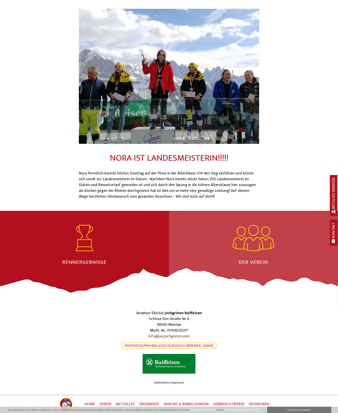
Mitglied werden (333, 194)
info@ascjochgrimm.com (169, 336)
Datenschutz (161, 382)
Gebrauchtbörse (228, 404)
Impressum (177, 382)
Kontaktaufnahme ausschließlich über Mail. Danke (169, 345)
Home (89, 404)
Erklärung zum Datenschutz (203, 410)
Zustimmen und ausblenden (299, 410)
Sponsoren (259, 404)
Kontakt (333, 230)
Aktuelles (125, 404)
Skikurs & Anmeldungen (186, 404)
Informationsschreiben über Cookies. (242, 410)
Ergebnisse (149, 404)
